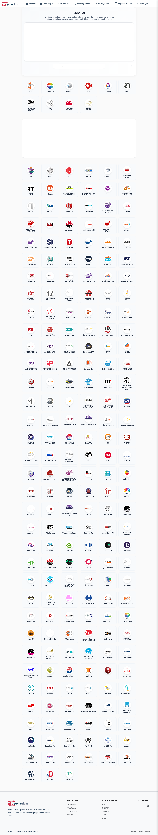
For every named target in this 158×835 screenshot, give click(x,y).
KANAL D (105, 811)
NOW (104, 815)
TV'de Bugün (71, 804)
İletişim (133, 831)
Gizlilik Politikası (144, 831)
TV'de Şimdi (71, 808)
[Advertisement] (79, 42)
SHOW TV (105, 808)
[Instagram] (147, 805)
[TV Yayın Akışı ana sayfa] (18, 802)
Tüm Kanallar (72, 811)
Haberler (70, 815)
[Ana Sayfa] (10, 3)
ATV (103, 804)
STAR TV (105, 818)
